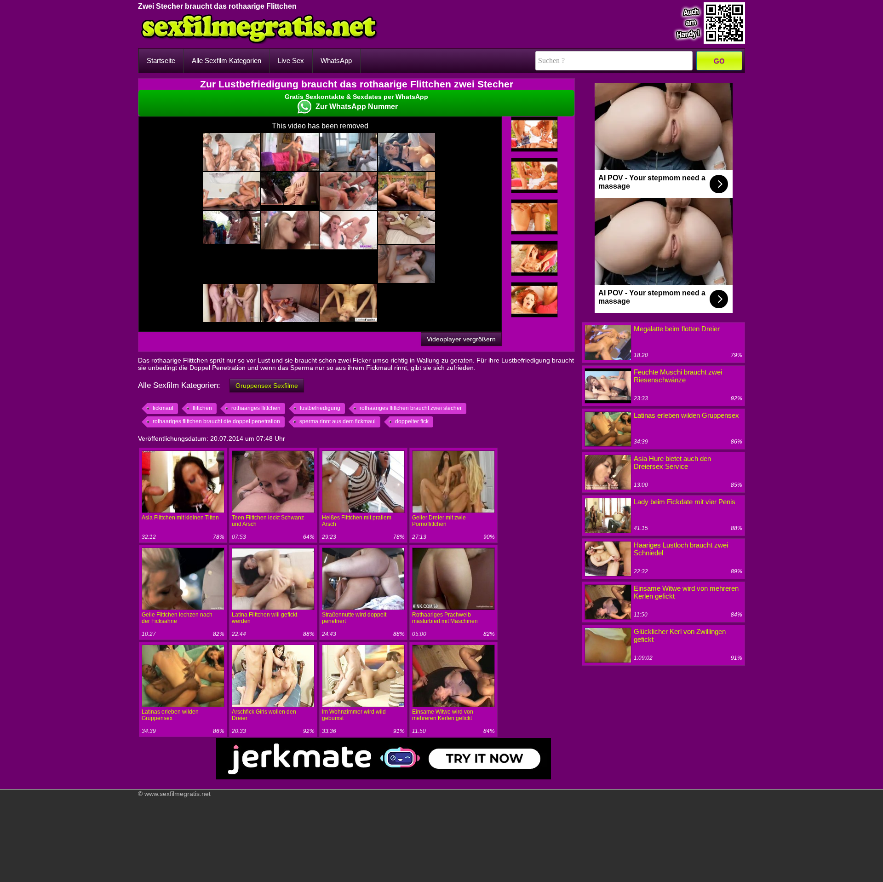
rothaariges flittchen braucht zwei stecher (411, 408)
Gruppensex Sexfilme (266, 385)
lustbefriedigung (320, 408)
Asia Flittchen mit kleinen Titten (180, 517)
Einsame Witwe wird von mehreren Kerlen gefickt (442, 715)
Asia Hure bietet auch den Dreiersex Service (672, 462)
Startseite (161, 60)
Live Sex (291, 60)
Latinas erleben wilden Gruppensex (170, 715)
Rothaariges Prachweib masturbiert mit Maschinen (445, 617)
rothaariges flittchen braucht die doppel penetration (216, 421)
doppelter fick (412, 421)
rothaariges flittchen (256, 408)
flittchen (202, 408)
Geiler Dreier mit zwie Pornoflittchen (439, 520)
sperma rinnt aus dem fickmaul (337, 421)
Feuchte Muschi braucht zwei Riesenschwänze (678, 376)
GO (719, 61)
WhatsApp (336, 60)
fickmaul (163, 408)
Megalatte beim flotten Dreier (677, 329)
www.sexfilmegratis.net (177, 793)
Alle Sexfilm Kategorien (226, 60)
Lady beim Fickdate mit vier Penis (684, 502)
